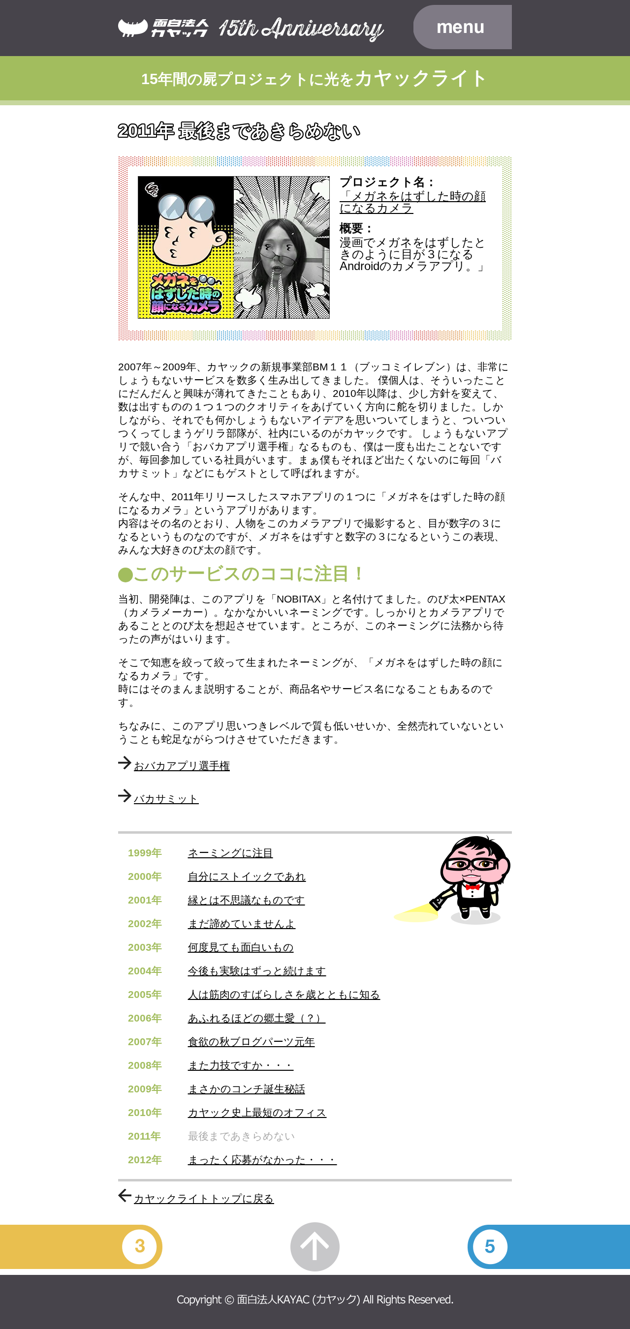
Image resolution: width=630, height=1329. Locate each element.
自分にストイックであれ (247, 876)
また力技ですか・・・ (241, 1065)
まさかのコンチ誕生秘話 (246, 1088)
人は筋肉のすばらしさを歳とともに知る (284, 994)
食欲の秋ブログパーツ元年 (251, 1041)
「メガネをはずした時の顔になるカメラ (413, 201)
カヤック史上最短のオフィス (257, 1112)
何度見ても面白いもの (241, 947)
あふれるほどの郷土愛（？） (257, 1018)
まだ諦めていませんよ (242, 923)
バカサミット (166, 798)
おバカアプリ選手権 (182, 765)
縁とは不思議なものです (246, 900)
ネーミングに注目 (230, 852)
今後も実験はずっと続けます (257, 970)
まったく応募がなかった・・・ (262, 1159)
